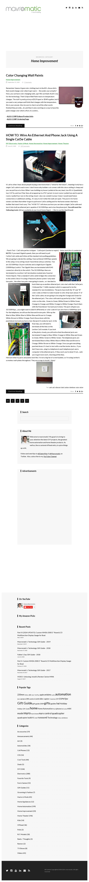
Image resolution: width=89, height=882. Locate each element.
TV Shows (21, 848)
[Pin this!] (79, 126)
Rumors (20, 844)
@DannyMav (43, 454)
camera (23, 699)
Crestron (53, 699)
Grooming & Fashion (25, 792)
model (20, 713)
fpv (66, 698)
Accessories (21, 732)
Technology (53, 717)
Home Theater (63, 143)
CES (18, 755)
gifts (47, 703)
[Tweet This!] (77, 126)
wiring (81, 387)
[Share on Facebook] (75, 126)
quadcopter (58, 713)
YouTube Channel (49, 456)
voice (77, 387)
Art (18, 741)
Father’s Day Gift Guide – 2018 (28, 655)
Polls (19, 830)
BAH (18, 699)
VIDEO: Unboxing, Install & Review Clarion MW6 (35, 677)
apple (42, 695)
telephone (72, 387)
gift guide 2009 (38, 704)
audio (53, 695)
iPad (54, 709)
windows (65, 718)
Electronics (13, 143)
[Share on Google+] (82, 126)
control (32, 699)
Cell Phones (21, 750)
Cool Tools (21, 760)
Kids (19, 820)
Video (59, 718)
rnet (36, 718)
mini (69, 708)
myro (27, 713)
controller (39, 699)
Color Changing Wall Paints (24, 75)
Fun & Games (22, 783)
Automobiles (22, 746)
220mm (20, 694)
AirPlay (37, 695)
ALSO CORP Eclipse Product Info (20, 116)
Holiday (63, 703)
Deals (19, 764)
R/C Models (21, 834)
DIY (7, 143)
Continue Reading (15, 125)
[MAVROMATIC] (23, 12)
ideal (62, 387)
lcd (62, 709)
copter (46, 699)
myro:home (35, 714)
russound (42, 717)
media (65, 709)
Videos (20, 853)
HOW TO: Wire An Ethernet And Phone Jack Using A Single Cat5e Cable (42, 137)
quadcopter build (24, 717)
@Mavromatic (54, 454)
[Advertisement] (44, 32)
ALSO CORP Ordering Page (18, 119)
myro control (45, 713)
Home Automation (36, 143)
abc (30, 695)
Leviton (66, 387)
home (33, 708)
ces (27, 698)
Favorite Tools (22, 778)
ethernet (58, 387)
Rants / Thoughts (23, 839)
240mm (27, 695)
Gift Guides (21, 788)
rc (33, 717)
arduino (47, 694)
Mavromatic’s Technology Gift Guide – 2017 (33, 670)
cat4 (50, 387)
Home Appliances (24, 802)
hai (57, 703)
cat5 (53, 387)
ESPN (61, 699)
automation (63, 694)
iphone (58, 709)
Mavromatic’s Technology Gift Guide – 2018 (33, 648)
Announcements (23, 736)
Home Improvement (13, 80)
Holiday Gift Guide (23, 709)
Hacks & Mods (23, 143)
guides (53, 703)
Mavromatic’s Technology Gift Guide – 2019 (33, 642)
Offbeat (20, 825)
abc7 (33, 695)
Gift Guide (24, 703)
